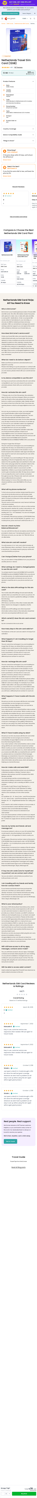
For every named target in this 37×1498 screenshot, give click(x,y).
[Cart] (30, 18)
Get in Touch (10, 1141)
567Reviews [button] (18, 67)
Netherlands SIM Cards (22, 23)
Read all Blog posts (18, 1167)
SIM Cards (10, 23)
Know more (7, 160)
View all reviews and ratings (18, 217)
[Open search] (34, 18)
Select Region (26, 13)
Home (3, 23)
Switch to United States (10, 13)
